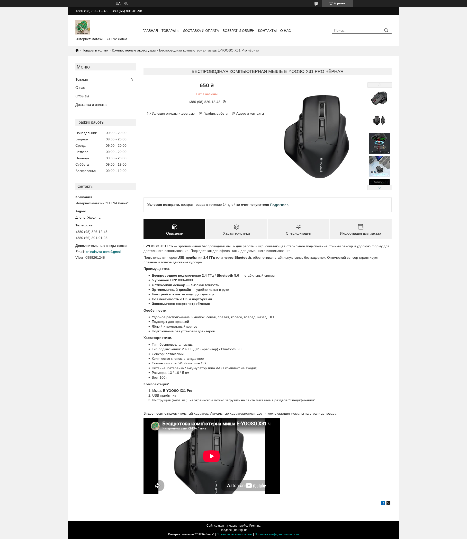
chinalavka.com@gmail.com (106, 252)
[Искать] (386, 30)
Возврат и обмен (238, 31)
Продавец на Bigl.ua (234, 530)
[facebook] (383, 504)
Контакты (267, 31)
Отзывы (82, 96)
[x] (388, 504)
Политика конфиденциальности (277, 534)
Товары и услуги (95, 50)
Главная (150, 31)
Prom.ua (254, 525)
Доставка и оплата (201, 31)
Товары (169, 31)
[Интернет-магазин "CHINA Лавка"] (82, 27)
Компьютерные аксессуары (134, 50)
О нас (285, 31)
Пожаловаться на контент (234, 534)
